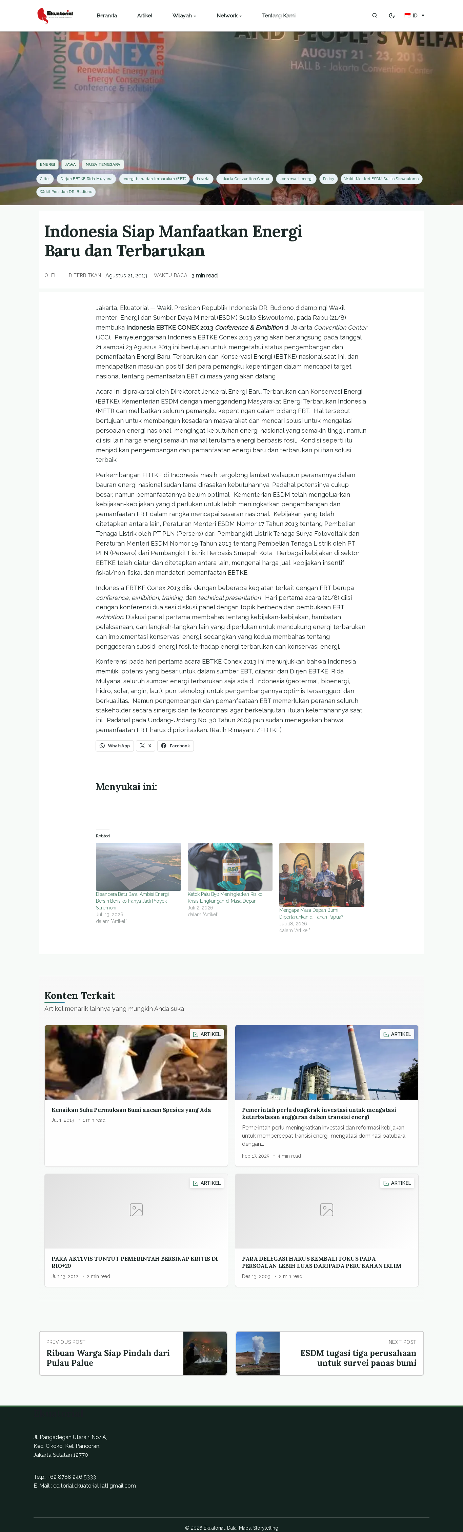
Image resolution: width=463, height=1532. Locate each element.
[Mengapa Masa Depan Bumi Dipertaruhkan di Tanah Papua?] (321, 875)
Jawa (70, 164)
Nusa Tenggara (103, 164)
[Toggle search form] (374, 15)
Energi (47, 164)
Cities (45, 179)
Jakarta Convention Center (245, 179)
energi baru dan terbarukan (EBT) (154, 179)
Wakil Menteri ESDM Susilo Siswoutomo (381, 179)
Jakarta (203, 179)
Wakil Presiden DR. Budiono (66, 192)
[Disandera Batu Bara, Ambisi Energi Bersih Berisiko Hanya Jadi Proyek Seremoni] (138, 867)
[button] (414, 15)
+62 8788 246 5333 (72, 1477)
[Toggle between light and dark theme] (391, 15)
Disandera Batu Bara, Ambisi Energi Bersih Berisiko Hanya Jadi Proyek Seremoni (132, 900)
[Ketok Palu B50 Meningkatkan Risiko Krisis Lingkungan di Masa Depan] (230, 867)
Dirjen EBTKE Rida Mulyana (86, 179)
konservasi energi (296, 179)
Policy (329, 179)
